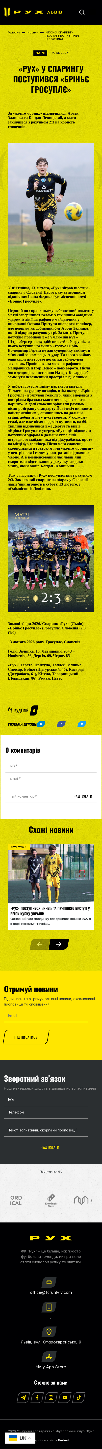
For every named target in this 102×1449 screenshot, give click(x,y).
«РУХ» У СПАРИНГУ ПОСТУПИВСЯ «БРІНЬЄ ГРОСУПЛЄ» (62, 35)
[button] (59, 944)
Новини (32, 32)
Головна (14, 32)
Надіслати (83, 796)
